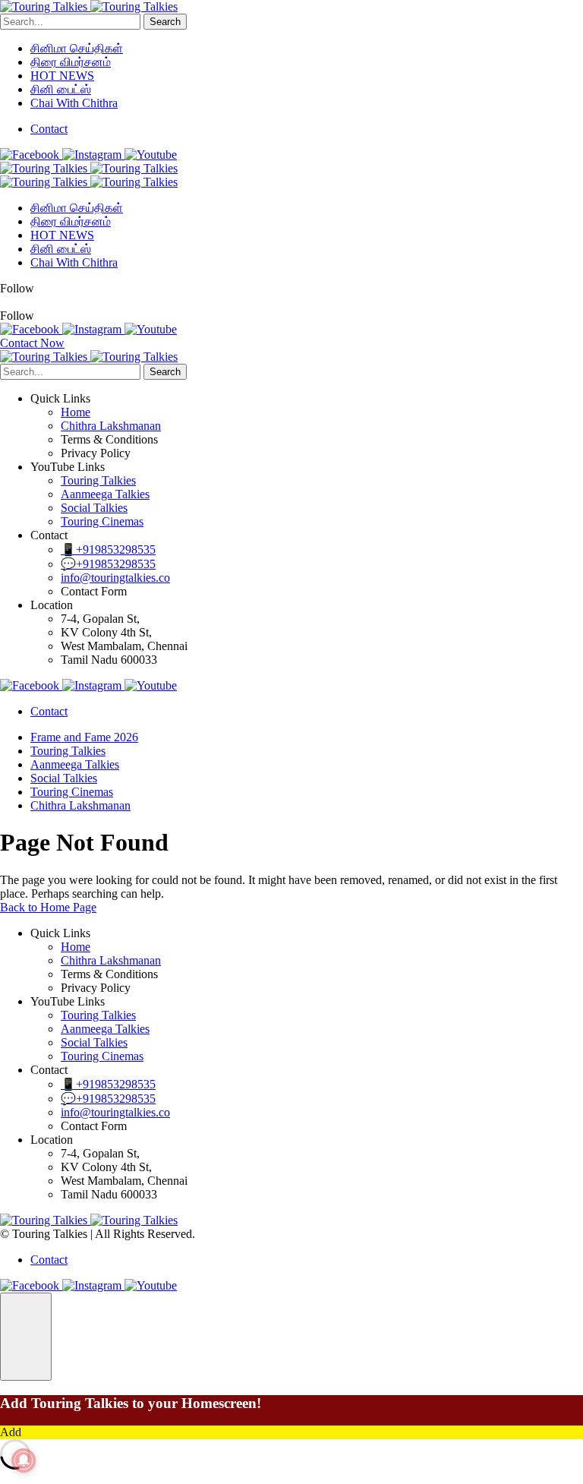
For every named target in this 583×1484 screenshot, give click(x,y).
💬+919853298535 (108, 563)
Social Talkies (94, 507)
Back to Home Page (48, 907)
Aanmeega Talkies (105, 494)
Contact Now (32, 342)
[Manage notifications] (23, 1460)
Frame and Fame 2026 (84, 737)
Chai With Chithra (74, 102)
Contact (49, 128)
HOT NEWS (62, 75)
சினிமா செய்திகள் (76, 48)
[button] (26, 1337)
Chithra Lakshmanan (111, 425)
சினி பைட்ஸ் (60, 89)
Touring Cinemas (102, 521)
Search (165, 21)
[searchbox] (70, 22)
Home (75, 412)
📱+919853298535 (108, 549)
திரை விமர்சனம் (70, 61)
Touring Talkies (98, 480)
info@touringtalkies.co (115, 577)
